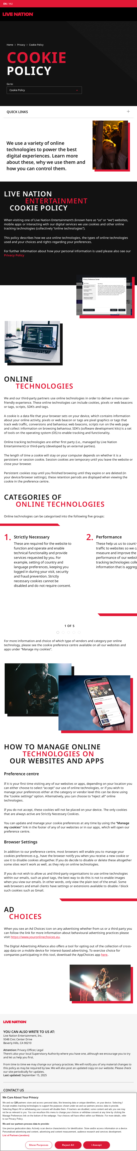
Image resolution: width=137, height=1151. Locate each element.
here (104, 955)
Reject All (68, 1145)
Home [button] (10, 44)
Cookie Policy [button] (36, 44)
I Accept (97, 1145)
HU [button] (11, 3)
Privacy (21, 44)
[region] (68, 1122)
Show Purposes (38, 1145)
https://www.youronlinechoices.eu (35, 937)
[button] (18, 14)
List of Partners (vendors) (16, 1135)
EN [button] (5, 3)
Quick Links (17, 112)
